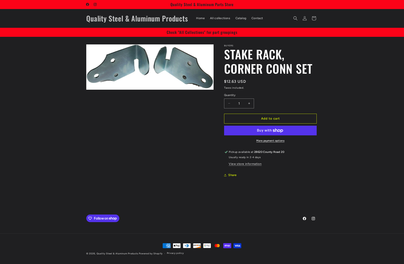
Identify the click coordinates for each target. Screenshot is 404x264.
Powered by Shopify (151, 253)
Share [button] (232, 175)
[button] (295, 18)
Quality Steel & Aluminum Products (117, 253)
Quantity (229, 95)
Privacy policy (175, 253)
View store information (245, 164)
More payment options (270, 140)
